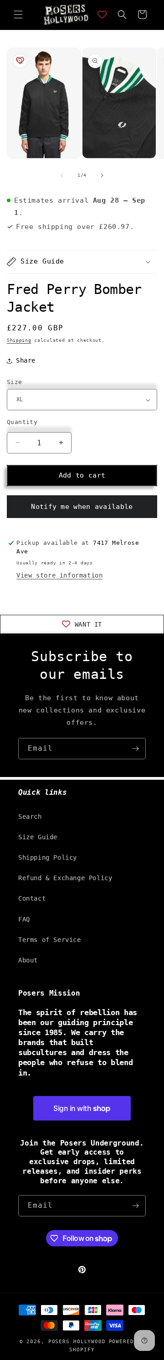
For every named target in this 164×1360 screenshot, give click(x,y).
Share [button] (26, 360)
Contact (32, 898)
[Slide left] (62, 175)
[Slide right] (102, 175)
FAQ (24, 919)
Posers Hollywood (77, 1342)
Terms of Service (49, 939)
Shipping (19, 340)
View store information (59, 575)
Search (30, 816)
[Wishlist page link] (102, 14)
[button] (18, 15)
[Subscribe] (135, 748)
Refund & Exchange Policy (65, 878)
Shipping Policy (47, 857)
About (28, 960)
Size (14, 382)
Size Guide (37, 837)
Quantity (22, 421)
